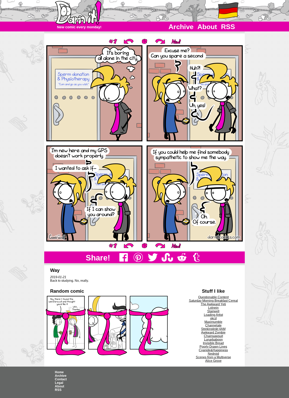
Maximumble (213, 322)
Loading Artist (213, 314)
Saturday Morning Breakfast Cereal (213, 300)
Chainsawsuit (213, 336)
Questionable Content (213, 297)
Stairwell (213, 311)
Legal (59, 382)
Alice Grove (213, 360)
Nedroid (213, 353)
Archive (181, 26)
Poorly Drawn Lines (213, 346)
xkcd (213, 318)
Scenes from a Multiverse (213, 357)
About (207, 26)
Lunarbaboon (213, 339)
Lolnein (213, 307)
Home (59, 372)
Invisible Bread (213, 343)
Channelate (213, 325)
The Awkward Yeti (213, 304)
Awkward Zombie (213, 332)
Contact (60, 379)
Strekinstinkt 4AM (213, 329)
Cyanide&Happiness (213, 350)
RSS (228, 26)
